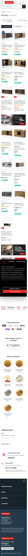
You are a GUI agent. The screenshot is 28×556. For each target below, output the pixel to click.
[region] (13, 308)
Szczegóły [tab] (11, 261)
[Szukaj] (24, 6)
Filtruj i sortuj (7, 26)
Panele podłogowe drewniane (8, 435)
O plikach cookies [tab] (21, 261)
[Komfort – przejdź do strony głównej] (5, 514)
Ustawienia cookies (14, 288)
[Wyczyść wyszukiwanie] (20, 6)
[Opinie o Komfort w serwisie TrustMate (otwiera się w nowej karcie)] (13, 345)
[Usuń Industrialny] (14, 26)
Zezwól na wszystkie (15, 291)
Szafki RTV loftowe (5, 440)
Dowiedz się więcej (6, 281)
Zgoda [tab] (3, 261)
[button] (16, 2)
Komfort (3, 12)
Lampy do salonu (5, 438)
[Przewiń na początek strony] (24, 481)
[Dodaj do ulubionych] (11, 32)
